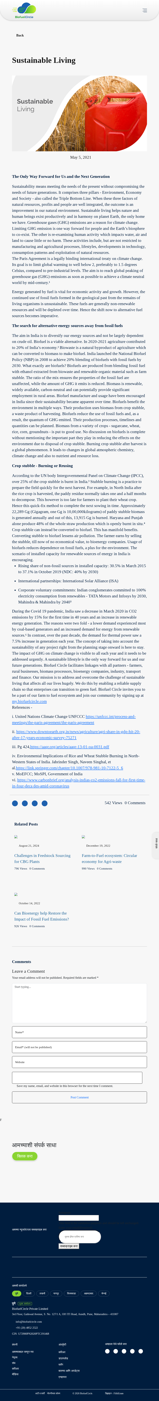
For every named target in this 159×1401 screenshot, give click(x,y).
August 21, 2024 (29, 845)
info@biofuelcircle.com (29, 1321)
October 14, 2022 (29, 903)
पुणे (16, 1293)
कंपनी (14, 1344)
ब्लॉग (61, 1364)
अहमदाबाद (88, 1293)
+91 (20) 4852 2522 (27, 1327)
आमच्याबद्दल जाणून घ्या (23, 1351)
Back (20, 35)
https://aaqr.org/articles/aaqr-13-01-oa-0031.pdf (69, 746)
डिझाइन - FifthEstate (114, 1393)
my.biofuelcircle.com (29, 701)
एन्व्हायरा (63, 1377)
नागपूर (56, 1293)
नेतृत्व (14, 1357)
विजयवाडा (71, 1293)
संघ (13, 1363)
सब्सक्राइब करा (69, 1246)
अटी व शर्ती (40, 1393)
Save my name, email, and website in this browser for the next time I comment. (65, 1086)
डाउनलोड (63, 1358)
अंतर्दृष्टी (62, 1344)
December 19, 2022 (98, 845)
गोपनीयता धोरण (53, 1393)
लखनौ (42, 1293)
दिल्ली (28, 1293)
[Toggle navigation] (145, 10)
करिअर (15, 1368)
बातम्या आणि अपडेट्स (69, 1370)
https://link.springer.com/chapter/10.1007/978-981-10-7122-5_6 (69, 768)
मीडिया (15, 1374)
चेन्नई (103, 1293)
